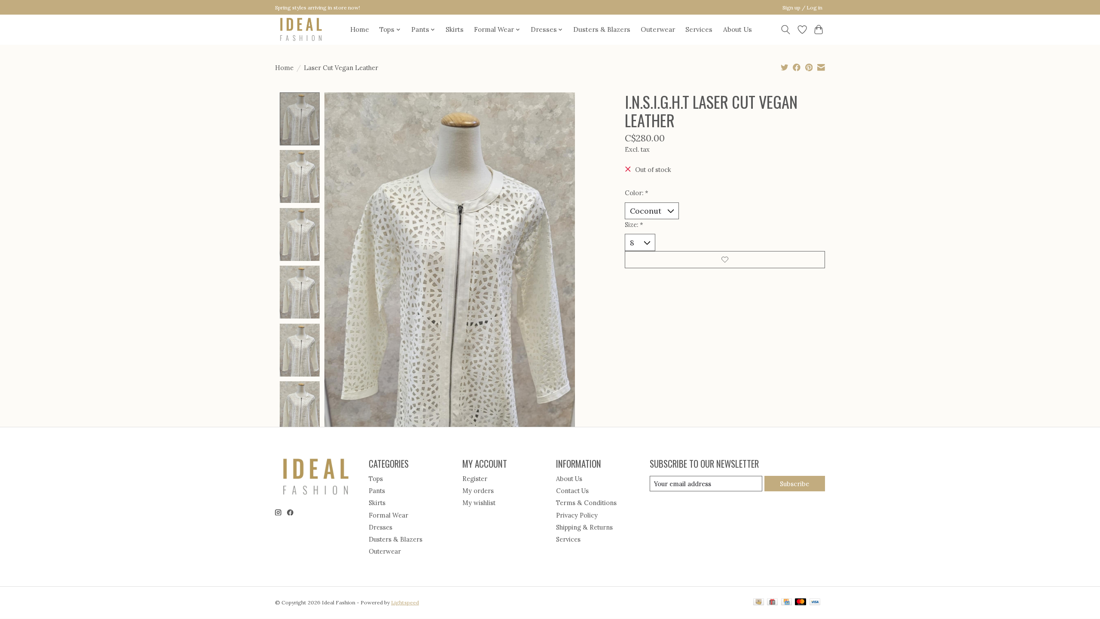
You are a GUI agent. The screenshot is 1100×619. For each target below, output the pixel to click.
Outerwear (658, 29)
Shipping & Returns (584, 527)
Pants (377, 491)
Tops (376, 479)
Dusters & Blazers (601, 29)
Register (474, 479)
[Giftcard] (772, 602)
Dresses (380, 527)
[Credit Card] (786, 602)
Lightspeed (405, 602)
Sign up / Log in (802, 7)
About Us (737, 29)
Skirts (455, 29)
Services (698, 29)
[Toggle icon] (785, 29)
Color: (636, 193)
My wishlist (478, 503)
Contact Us (572, 491)
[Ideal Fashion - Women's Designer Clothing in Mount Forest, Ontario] (301, 29)
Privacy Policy (577, 515)
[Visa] (815, 602)
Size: (634, 225)
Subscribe (794, 484)
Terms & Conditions (586, 503)
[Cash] (758, 602)
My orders (478, 491)
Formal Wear (388, 515)
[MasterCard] (800, 602)
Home (359, 29)
